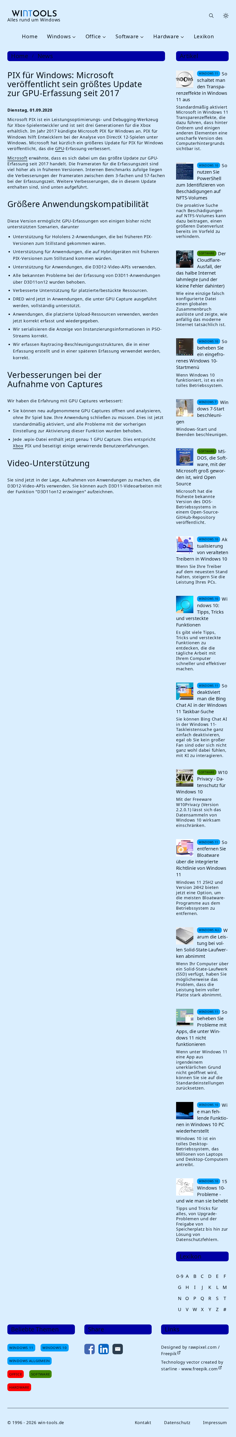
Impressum (215, 1422)
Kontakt (143, 1422)
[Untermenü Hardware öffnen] (181, 37)
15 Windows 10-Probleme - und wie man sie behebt (202, 1191)
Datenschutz (177, 1422)
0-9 (179, 1276)
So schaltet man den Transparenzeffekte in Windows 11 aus (201, 87)
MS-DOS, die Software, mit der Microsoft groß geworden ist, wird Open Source (201, 467)
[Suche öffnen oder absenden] (211, 15)
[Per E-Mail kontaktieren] (117, 1350)
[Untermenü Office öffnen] (103, 37)
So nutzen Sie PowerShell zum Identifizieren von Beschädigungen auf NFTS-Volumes (201, 181)
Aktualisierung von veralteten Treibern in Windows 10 (202, 549)
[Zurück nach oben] (224, 1425)
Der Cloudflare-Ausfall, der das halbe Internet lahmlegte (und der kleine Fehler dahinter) (201, 269)
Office (93, 36)
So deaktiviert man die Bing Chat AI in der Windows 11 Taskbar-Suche (201, 699)
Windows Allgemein (29, 1360)
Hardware (166, 36)
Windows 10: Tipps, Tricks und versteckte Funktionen (201, 612)
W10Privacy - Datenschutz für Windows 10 (202, 782)
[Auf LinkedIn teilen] (103, 1350)
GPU (59, 148)
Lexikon (204, 36)
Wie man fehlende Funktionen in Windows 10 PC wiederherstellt (202, 1118)
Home (30, 36)
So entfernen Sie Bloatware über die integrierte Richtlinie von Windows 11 (201, 858)
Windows (59, 36)
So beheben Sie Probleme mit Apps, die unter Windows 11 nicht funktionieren (201, 1028)
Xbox (18, 445)
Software (127, 36)
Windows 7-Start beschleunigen (202, 412)
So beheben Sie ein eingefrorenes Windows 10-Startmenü (201, 354)
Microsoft (17, 158)
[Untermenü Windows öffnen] (73, 37)
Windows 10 (54, 1347)
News (45, 56)
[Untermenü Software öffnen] (141, 37)
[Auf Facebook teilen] (89, 1350)
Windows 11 (21, 1347)
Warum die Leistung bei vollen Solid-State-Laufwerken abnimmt (202, 943)
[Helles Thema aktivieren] (226, 15)
